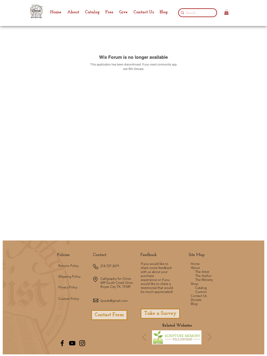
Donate (196, 300)
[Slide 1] (159, 342)
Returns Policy (68, 266)
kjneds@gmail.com (114, 301)
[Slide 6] (164, 342)
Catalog (201, 288)
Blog (194, 304)
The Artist (202, 272)
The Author (203, 276)
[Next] (209, 337)
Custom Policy (68, 299)
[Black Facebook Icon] (62, 343)
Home (195, 264)
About (195, 268)
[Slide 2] (175, 342)
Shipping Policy (69, 277)
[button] (226, 12)
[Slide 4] (180, 342)
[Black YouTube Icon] (72, 343)
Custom (201, 292)
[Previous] (144, 337)
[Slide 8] (194, 342)
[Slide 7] (169, 342)
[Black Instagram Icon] (82, 343)
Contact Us (199, 296)
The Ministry (204, 280)
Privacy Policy (67, 287)
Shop (194, 284)
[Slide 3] (184, 342)
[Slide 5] (189, 342)
